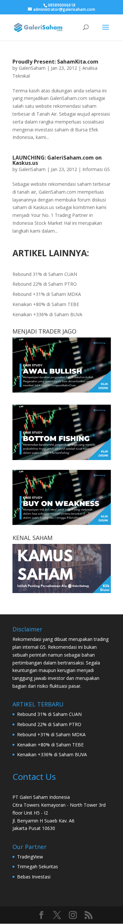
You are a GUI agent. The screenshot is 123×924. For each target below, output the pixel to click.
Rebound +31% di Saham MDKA (46, 294)
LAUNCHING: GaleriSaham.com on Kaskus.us (57, 160)
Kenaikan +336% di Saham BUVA (47, 314)
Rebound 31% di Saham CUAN (44, 274)
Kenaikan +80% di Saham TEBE (45, 304)
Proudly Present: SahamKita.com (55, 61)
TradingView (30, 857)
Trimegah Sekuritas (37, 866)
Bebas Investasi (34, 877)
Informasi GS (96, 169)
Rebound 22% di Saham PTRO (44, 284)
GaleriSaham (32, 68)
